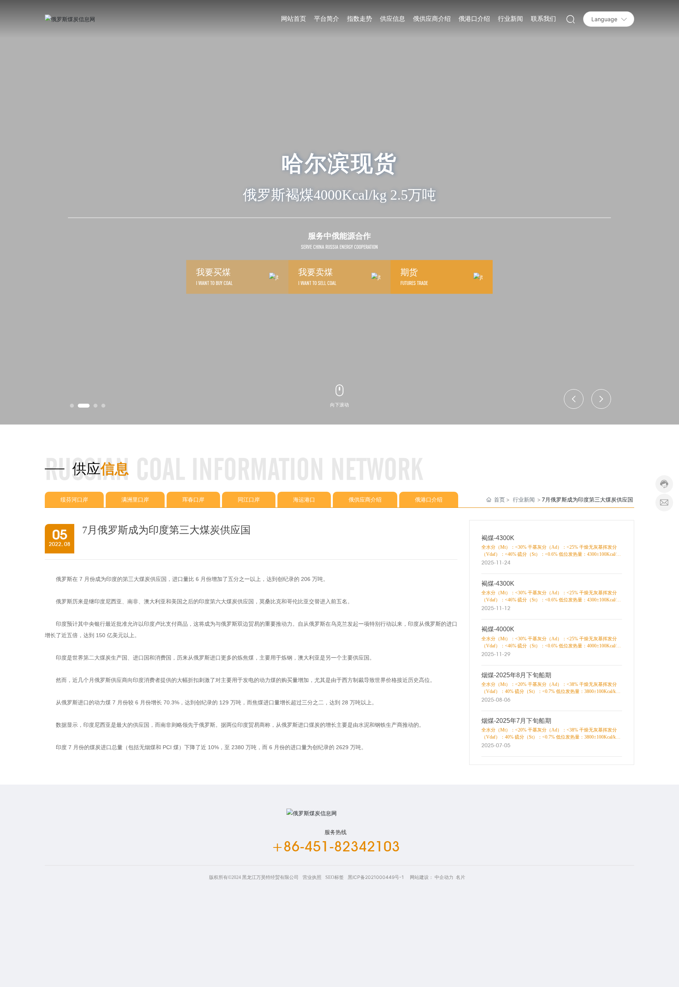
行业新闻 (524, 499)
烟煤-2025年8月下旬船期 (516, 675)
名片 (460, 877)
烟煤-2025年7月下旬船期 (516, 720)
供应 (86, 469)
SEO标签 (334, 877)
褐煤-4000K (497, 629)
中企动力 (444, 877)
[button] (72, 406)
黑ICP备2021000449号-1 (376, 877)
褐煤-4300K (497, 538)
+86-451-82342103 (336, 846)
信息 (115, 469)
